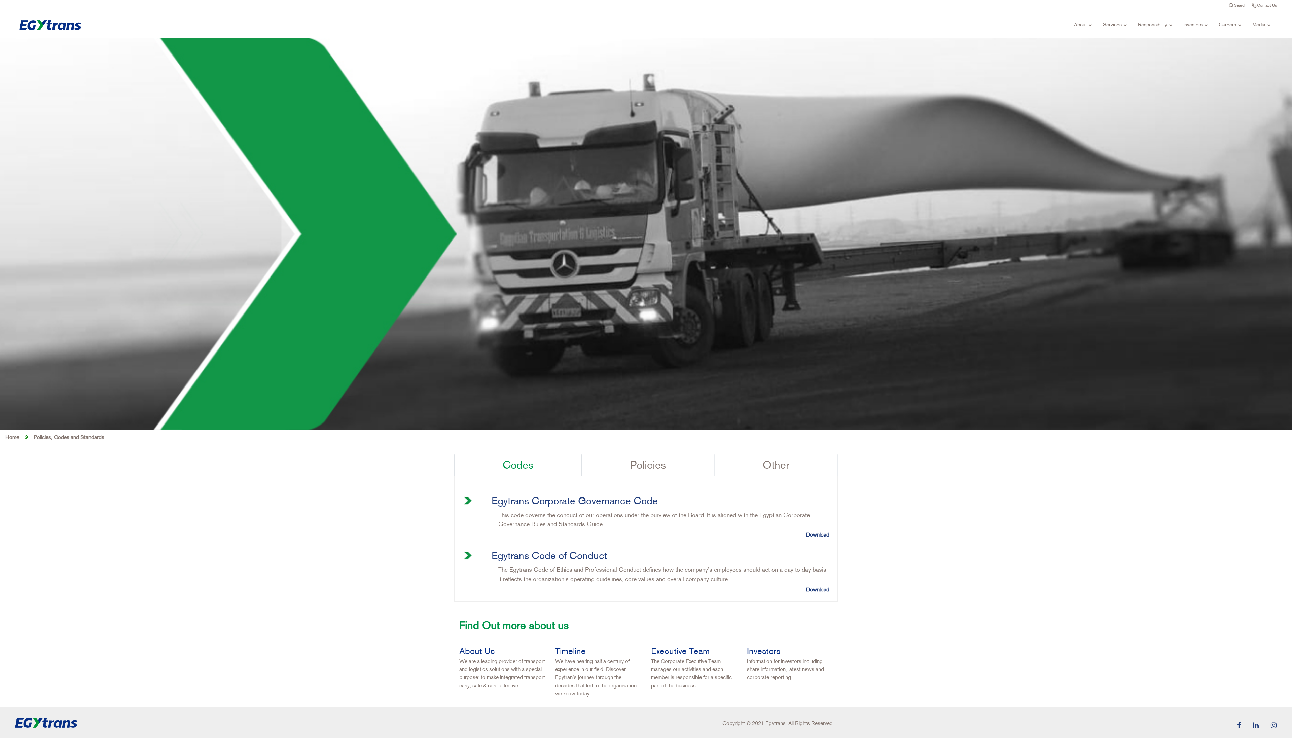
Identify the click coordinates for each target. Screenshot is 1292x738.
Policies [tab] (648, 464)
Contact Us (1267, 5)
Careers (1227, 24)
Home (12, 437)
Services (1112, 24)
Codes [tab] (518, 464)
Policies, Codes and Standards (69, 437)
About (1080, 24)
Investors (1193, 24)
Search (1240, 5)
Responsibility (1152, 24)
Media (1258, 24)
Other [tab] (776, 464)
